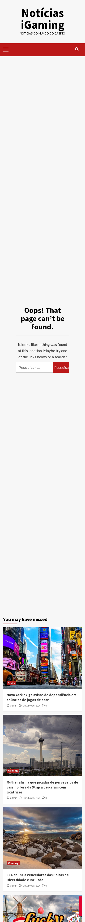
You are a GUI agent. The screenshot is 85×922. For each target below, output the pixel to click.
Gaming (13, 770)
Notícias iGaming (42, 18)
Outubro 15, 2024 (31, 798)
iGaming (13, 863)
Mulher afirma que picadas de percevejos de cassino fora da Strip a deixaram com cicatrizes (42, 787)
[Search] (77, 49)
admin (13, 705)
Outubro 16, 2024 (31, 705)
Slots (11, 683)
